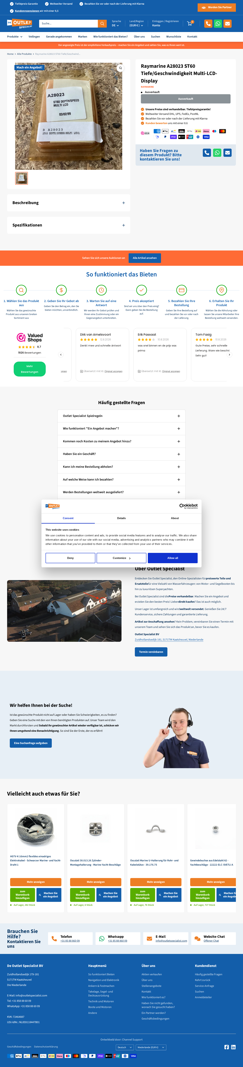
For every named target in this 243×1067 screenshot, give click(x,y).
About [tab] (175, 518)
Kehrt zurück (202, 980)
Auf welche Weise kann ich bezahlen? (88, 479)
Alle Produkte (24, 54)
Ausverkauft (185, 99)
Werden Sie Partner (220, 7)
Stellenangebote (151, 986)
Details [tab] (121, 518)
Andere (92, 1013)
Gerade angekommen (59, 37)
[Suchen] (102, 24)
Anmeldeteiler (203, 997)
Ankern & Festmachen (101, 986)
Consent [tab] (68, 518)
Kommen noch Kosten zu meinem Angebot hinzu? (97, 441)
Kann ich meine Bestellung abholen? (88, 467)
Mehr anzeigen (36, 882)
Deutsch (122, 1047)
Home (10, 54)
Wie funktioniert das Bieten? (110, 37)
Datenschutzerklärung (46, 1047)
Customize (119, 557)
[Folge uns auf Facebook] (226, 1047)
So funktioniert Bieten (101, 974)
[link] (35, 858)
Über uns (139, 37)
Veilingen (34, 37)
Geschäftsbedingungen (155, 1019)
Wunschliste (173, 37)
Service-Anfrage (204, 986)
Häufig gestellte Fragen (208, 974)
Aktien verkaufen (152, 974)
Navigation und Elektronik (103, 980)
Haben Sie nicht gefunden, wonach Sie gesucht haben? (158, 1005)
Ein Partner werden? (154, 1013)
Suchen (155, 37)
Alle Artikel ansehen (145, 258)
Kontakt (192, 37)
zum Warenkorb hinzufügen (23, 894)
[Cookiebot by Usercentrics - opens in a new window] (182, 506)
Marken (82, 37)
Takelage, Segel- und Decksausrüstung (100, 993)
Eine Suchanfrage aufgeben (30, 743)
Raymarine (147, 87)
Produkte (13, 37)
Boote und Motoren (100, 1007)
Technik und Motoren (101, 1001)
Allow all (172, 557)
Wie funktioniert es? (153, 997)
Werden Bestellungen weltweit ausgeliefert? (93, 492)
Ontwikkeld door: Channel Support (121, 1040)
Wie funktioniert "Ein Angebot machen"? (91, 428)
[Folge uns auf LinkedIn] (233, 1047)
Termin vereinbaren (151, 652)
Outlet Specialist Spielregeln (82, 416)
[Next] (236, 858)
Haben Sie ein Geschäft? (79, 454)
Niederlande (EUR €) (148, 1047)
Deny (70, 557)
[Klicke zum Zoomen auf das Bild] (120, 68)
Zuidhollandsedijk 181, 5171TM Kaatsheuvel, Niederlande (169, 640)
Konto (156, 25)
